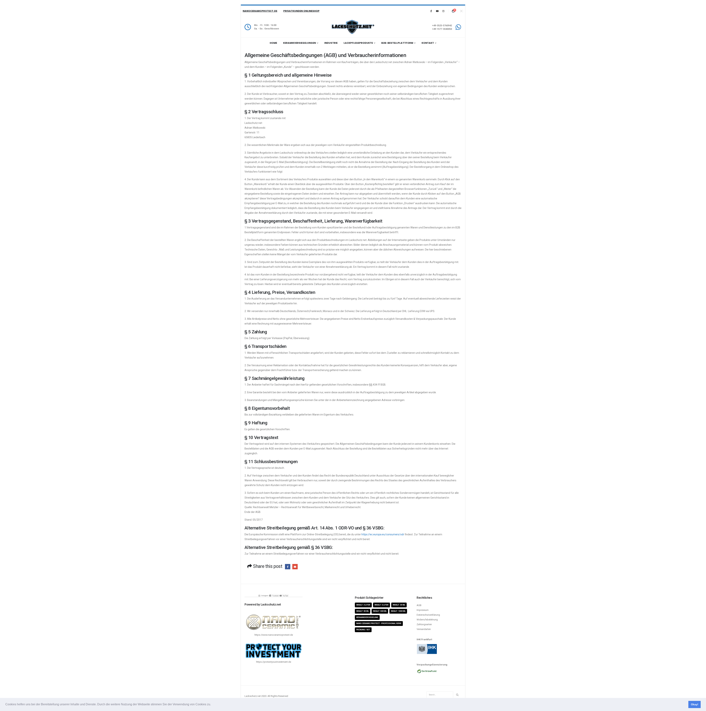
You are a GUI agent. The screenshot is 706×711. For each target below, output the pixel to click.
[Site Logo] (353, 27)
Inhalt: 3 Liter (363, 605)
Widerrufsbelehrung (427, 619)
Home (273, 43)
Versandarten (424, 629)
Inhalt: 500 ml (380, 611)
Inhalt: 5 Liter (381, 605)
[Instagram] (443, 11)
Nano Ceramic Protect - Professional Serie (378, 623)
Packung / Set (363, 630)
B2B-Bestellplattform (397, 43)
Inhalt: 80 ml (362, 611)
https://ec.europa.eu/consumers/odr (382, 534)
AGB (419, 605)
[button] (212, 704)
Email (295, 566)
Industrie (331, 43)
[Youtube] (437, 11)
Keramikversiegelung (367, 617)
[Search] (457, 695)
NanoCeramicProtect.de (260, 11)
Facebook (287, 566)
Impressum (423, 610)
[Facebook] (431, 11)
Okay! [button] (694, 704)
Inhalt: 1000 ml (398, 611)
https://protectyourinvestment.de (273, 661)
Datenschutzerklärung (428, 614)
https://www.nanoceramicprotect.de (273, 634)
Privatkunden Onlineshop (301, 11)
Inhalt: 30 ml (399, 605)
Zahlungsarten (424, 624)
